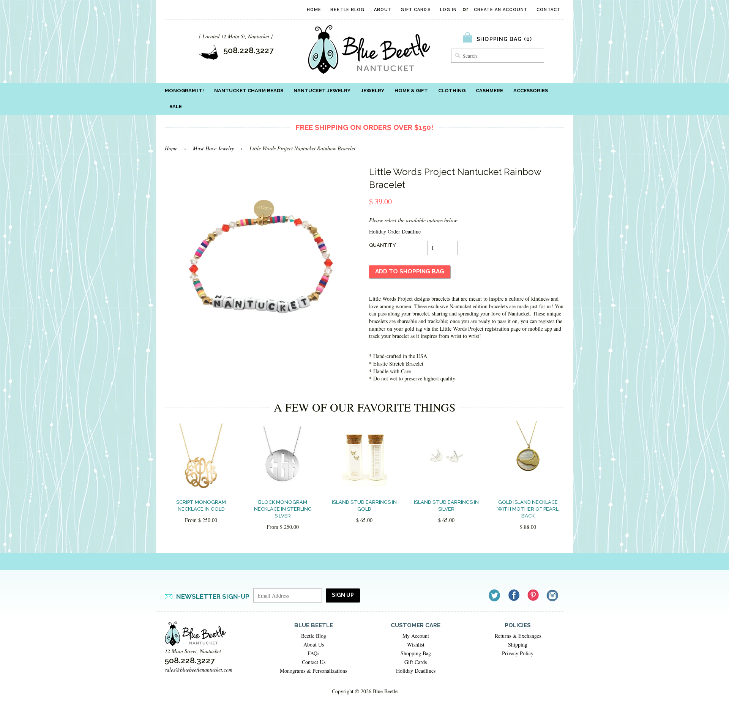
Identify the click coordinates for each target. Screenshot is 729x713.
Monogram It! (184, 90)
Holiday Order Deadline (395, 231)
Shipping (517, 644)
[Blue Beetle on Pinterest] (533, 595)
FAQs (313, 653)
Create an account (500, 9)
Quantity (382, 245)
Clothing (451, 90)
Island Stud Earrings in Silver (446, 505)
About (383, 9)
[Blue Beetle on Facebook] (514, 595)
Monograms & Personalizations (313, 670)
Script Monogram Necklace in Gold (201, 505)
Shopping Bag (416, 653)
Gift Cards (416, 9)
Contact (548, 9)
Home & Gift (411, 90)
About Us (313, 644)
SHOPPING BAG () (504, 39)
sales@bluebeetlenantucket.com (198, 669)
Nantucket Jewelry (321, 90)
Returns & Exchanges (518, 635)
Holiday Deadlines (416, 670)
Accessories (530, 90)
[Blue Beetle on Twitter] (495, 595)
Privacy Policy (517, 653)
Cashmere (489, 90)
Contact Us (313, 662)
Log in (448, 9)
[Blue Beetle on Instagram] (553, 595)
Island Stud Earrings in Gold (364, 505)
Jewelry (372, 90)
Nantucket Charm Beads (248, 90)
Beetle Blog (347, 9)
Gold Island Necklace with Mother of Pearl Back (528, 509)
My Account (415, 635)
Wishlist (415, 644)
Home (314, 9)
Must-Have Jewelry (213, 148)
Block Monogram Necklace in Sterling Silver (283, 509)
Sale (175, 106)
